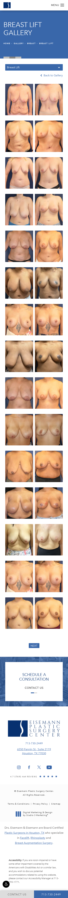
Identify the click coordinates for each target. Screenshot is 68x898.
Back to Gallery (53, 75)
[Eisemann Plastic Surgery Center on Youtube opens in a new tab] (49, 767)
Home (6, 43)
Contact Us (34, 687)
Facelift (24, 837)
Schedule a (34, 677)
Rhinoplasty (38, 837)
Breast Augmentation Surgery (33, 843)
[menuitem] (19, 767)
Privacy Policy (40, 804)
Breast (31, 43)
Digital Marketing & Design (37, 814)
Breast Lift (46, 43)
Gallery (19, 43)
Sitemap (56, 804)
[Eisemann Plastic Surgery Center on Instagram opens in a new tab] (19, 767)
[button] (6, 884)
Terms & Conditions (18, 804)
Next (34, 645)
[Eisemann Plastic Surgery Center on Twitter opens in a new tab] (39, 767)
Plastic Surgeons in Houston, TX (24, 832)
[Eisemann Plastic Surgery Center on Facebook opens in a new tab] (29, 767)
